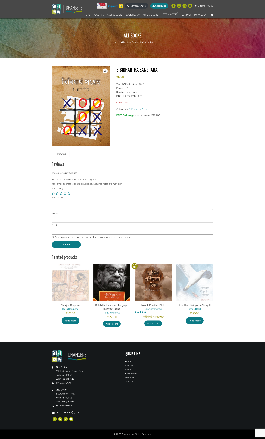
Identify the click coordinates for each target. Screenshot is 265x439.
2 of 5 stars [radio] (57, 193)
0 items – (205, 5)
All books (129, 369)
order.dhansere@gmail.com (70, 412)
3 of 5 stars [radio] (61, 193)
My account (201, 15)
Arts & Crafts (150, 15)
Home (87, 15)
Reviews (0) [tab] (61, 154)
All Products (114, 15)
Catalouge (160, 5)
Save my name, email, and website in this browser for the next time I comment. (94, 237)
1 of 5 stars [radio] (53, 193)
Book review (133, 15)
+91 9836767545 (137, 5)
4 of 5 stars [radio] (65, 193)
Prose (144, 109)
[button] (105, 70)
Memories (129, 377)
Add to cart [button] (112, 323)
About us (99, 15)
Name (55, 213)
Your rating (58, 188)
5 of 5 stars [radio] (69, 193)
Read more (70, 320)
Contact (186, 15)
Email (55, 225)
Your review (58, 197)
